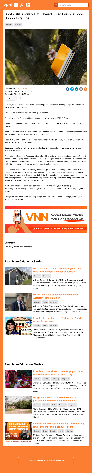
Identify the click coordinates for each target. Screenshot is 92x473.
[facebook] (67, 89)
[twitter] (72, 89)
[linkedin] (76, 89)
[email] (81, 89)
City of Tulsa (21, 88)
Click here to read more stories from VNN (46, 460)
